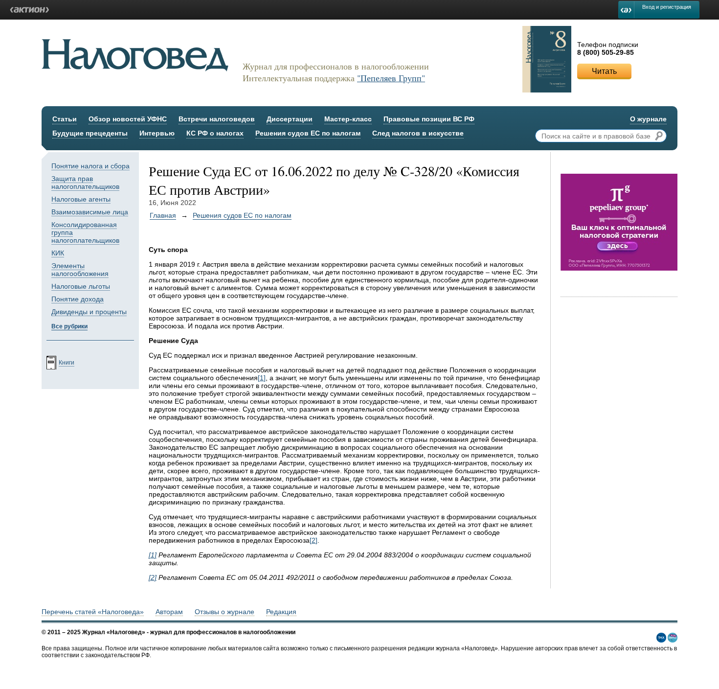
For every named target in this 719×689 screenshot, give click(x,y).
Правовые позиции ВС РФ (428, 119)
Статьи (64, 119)
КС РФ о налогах (215, 133)
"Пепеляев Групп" (391, 78)
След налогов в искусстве (418, 133)
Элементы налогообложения (80, 269)
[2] (313, 540)
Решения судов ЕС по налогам (307, 133)
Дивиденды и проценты (89, 312)
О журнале (648, 119)
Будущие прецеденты (90, 133)
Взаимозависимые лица (89, 212)
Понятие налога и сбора (90, 166)
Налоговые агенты (81, 199)
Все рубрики (69, 326)
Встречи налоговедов (217, 119)
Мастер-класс (348, 119)
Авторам (169, 612)
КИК (57, 253)
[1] (262, 378)
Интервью (157, 133)
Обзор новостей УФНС (128, 119)
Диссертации (290, 119)
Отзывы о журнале (224, 612)
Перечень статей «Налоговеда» (93, 612)
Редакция (281, 612)
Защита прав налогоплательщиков (85, 182)
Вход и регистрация (666, 7)
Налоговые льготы (80, 286)
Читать (604, 71)
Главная (163, 215)
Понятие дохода (77, 299)
